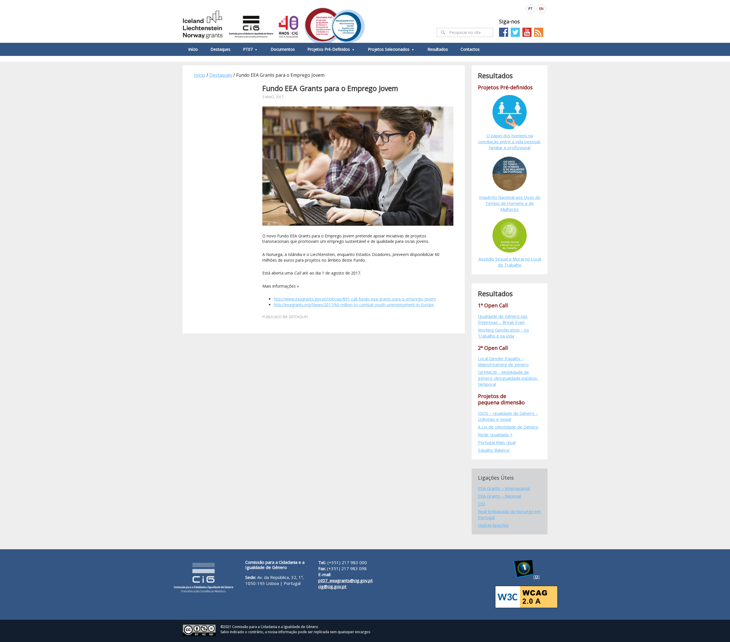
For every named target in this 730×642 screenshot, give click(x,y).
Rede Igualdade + (495, 434)
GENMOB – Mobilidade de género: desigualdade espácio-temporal (508, 378)
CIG (481, 503)
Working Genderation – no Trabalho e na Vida (503, 333)
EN (541, 8)
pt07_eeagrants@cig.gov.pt (345, 580)
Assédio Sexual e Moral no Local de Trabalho (509, 262)
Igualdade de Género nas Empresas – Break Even (503, 319)
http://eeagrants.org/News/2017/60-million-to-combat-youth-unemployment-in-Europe (354, 304)
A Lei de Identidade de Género (508, 427)
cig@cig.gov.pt (332, 586)
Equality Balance (494, 450)
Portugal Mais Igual (497, 442)
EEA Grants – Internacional (504, 488)
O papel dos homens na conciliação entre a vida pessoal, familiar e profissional (509, 141)
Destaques (298, 316)
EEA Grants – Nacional (499, 496)
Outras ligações (493, 525)
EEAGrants (273, 21)
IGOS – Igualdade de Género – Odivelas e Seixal (508, 416)
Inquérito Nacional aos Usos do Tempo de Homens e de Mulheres (509, 203)
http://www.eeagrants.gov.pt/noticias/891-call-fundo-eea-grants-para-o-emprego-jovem (355, 299)
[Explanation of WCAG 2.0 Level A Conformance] (526, 606)
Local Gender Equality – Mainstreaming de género (503, 361)
